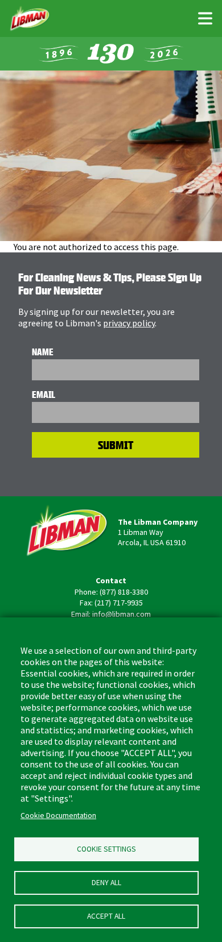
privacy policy (129, 323)
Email (43, 394)
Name (43, 352)
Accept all (106, 916)
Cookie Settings (106, 849)
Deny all (106, 882)
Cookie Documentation (58, 815)
